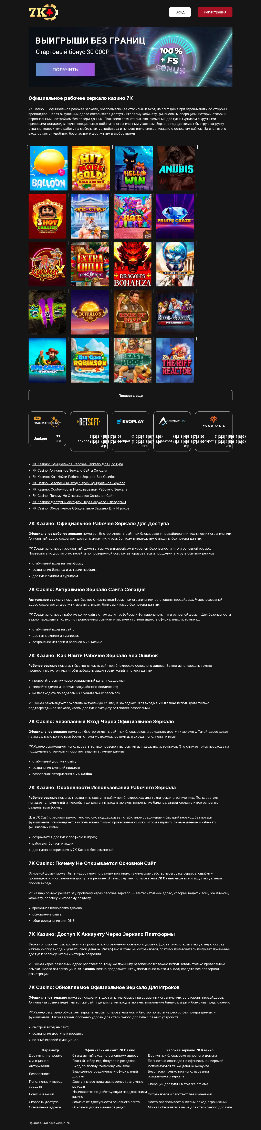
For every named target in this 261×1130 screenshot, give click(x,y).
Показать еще (130, 396)
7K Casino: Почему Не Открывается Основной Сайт (73, 496)
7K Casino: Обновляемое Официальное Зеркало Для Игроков (80, 508)
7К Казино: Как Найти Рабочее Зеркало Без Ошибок (74, 477)
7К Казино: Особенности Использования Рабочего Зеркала (79, 489)
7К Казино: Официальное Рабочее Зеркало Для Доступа (77, 464)
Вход (180, 12)
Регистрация (215, 12)
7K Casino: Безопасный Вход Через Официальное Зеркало (78, 483)
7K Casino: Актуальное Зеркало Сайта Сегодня (69, 470)
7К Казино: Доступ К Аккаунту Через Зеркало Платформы (79, 502)
